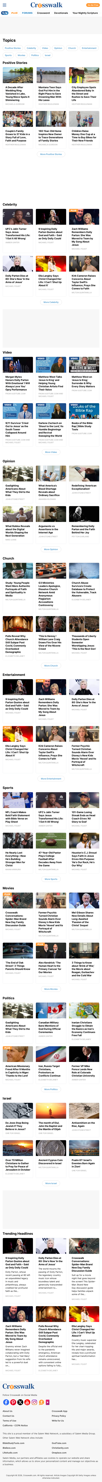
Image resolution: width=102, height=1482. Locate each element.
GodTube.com (59, 1443)
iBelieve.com (9, 1448)
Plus (14, 13)
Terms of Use (9, 1420)
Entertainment (89, 48)
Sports (8, 55)
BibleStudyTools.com (13, 1443)
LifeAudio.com (10, 1452)
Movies (21, 55)
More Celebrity (51, 302)
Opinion (58, 48)
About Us (7, 1411)
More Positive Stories (51, 154)
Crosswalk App (59, 1411)
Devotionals (61, 13)
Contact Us (8, 1416)
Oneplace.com (59, 1452)
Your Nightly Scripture (85, 13)
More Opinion (51, 549)
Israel (47, 55)
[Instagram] (34, 1402)
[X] (20, 1402)
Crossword (43, 13)
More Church (51, 665)
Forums (27, 13)
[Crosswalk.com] (47, 5)
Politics (35, 55)
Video (45, 48)
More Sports (51, 879)
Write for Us (58, 1420)
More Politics (51, 1089)
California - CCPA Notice (15, 1425)
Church (72, 48)
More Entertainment (51, 778)
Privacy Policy (59, 1416)
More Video (51, 452)
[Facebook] (6, 1402)
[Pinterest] (13, 1402)
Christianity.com (60, 1448)
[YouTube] (27, 1402)
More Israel (51, 1183)
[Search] (4, 13)
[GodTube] (48, 1402)
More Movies (51, 989)
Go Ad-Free (93, 5)
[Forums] (41, 1402)
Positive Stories (13, 48)
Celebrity (31, 48)
